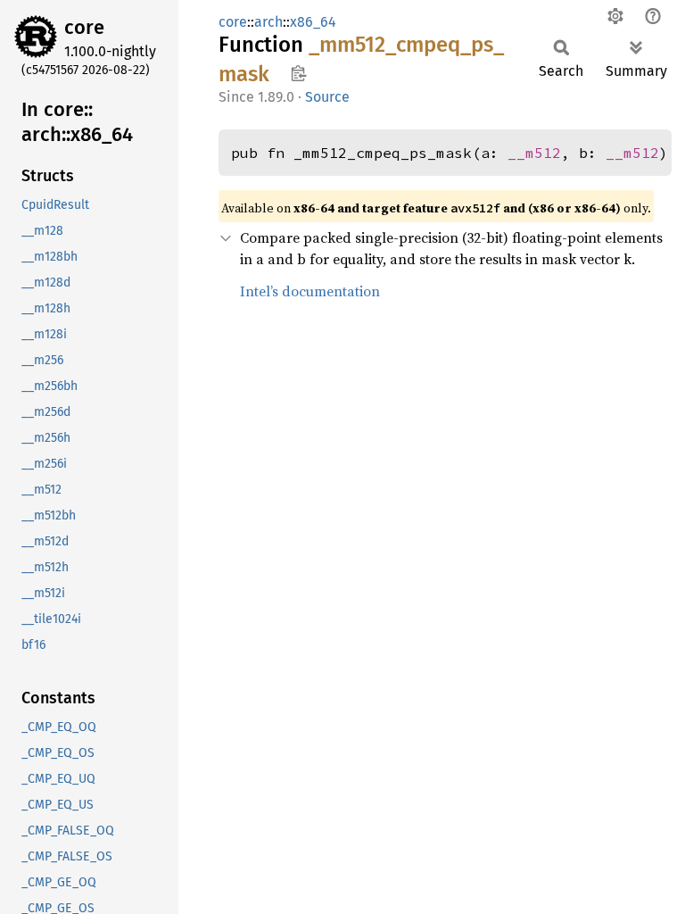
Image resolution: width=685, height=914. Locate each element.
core (84, 27)
